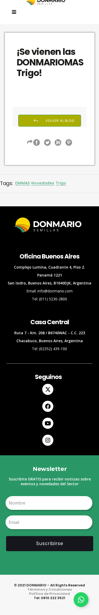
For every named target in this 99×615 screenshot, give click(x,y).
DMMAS (22, 183)
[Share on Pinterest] (68, 142)
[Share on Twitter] (47, 142)
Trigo (61, 183)
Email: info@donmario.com (49, 290)
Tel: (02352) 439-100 (49, 348)
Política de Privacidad (49, 593)
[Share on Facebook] (36, 142)
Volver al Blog (60, 120)
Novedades (42, 183)
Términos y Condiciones (49, 589)
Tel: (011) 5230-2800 (49, 298)
